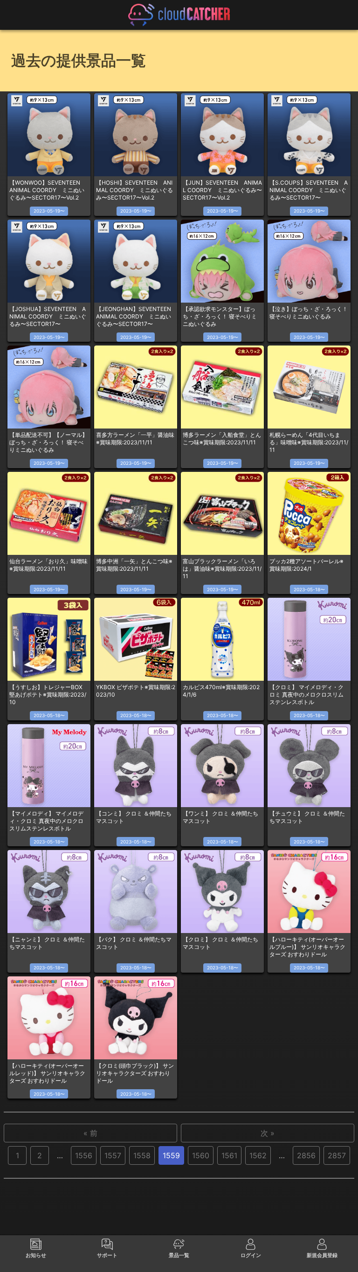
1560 (200, 1155)
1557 (112, 1155)
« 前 (90, 1133)
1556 (83, 1155)
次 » (268, 1133)
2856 (306, 1155)
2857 (337, 1155)
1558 (142, 1155)
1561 (229, 1155)
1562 (258, 1155)
